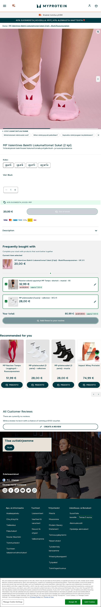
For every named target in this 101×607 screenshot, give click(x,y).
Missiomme (54, 519)
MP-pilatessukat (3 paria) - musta (63, 366)
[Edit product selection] (95, 284)
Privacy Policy (35, 597)
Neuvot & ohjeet (36, 531)
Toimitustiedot (13, 543)
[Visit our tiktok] (16, 490)
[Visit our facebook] (10, 490)
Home (4, 26)
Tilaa (9, 448)
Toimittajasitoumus (57, 568)
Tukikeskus (11, 525)
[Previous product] (93, 394)
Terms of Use (49, 597)
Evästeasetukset (11, 474)
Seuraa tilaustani (13, 537)
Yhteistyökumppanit (58, 556)
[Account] (90, 6)
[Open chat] (34, 490)
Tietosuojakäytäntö (57, 535)
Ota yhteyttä (12, 519)
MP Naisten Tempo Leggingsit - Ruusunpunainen (12, 368)
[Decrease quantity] (6, 190)
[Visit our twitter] (28, 490)
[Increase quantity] (15, 190)
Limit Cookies (89, 602)
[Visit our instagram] (4, 490)
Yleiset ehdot (55, 541)
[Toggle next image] (98, 79)
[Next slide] (100, 369)
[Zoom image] (98, 32)
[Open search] (14, 6)
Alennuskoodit (76, 523)
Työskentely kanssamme (54, 549)
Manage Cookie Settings (12, 602)
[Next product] (98, 394)
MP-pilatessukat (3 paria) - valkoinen (38, 366)
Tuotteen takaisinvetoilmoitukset (16, 551)
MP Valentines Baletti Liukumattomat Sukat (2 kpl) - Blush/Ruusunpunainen (39, 26)
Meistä (52, 513)
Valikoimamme (38, 539)
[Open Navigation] (5, 6)
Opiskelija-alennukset (79, 529)
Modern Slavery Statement (55, 527)
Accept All (73, 602)
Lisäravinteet (37, 513)
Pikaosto (13, 385)
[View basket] (96, 6)
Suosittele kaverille (81, 515)
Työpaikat (53, 562)
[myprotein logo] (52, 6)
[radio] (8, 165)
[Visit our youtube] (22, 490)
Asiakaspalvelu (12, 513)
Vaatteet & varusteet (37, 521)
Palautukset (11, 531)
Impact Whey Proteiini (89, 365)
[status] (10, 190)
